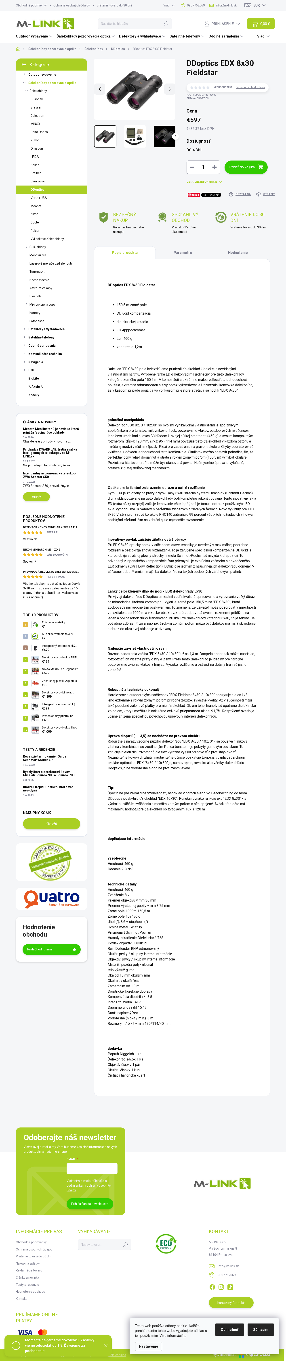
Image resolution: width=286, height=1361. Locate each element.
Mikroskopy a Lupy (42, 304)
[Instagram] (221, 1286)
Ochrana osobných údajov (71, 5)
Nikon (34, 214)
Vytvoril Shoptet (224, 1355)
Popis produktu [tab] (125, 252)
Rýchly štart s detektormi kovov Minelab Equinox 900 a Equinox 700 (48, 773)
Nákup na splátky (28, 1263)
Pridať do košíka (242, 167)
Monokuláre (37, 255)
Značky (33, 395)
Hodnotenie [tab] (238, 252)
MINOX (35, 124)
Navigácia (35, 362)
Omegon (37, 148)
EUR (256, 5)
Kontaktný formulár (231, 1303)
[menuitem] (34, 36)
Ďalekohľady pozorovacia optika (52, 83)
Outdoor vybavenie (42, 74)
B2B (31, 370)
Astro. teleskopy (40, 288)
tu (184, 1336)
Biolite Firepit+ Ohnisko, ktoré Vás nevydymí (48, 788)
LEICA (35, 157)
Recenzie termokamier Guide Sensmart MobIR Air (44, 758)
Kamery (34, 313)
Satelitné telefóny (41, 337)
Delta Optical (39, 132)
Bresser (36, 107)
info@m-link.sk (228, 1266)
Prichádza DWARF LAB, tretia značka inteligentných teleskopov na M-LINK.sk (50, 453)
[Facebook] (212, 1286)
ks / (51, 824)
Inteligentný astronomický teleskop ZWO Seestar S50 (49, 475)
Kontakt (21, 1298)
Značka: (198, 98)
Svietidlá (35, 296)
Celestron (37, 115)
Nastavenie (148, 1346)
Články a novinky (27, 1277)
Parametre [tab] (183, 252)
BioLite (33, 378)
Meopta (36, 206)
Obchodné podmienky (31, 5)
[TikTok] (230, 1286)
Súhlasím (260, 1330)
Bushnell (37, 99)
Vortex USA (39, 198)
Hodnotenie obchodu (30, 1291)
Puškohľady (37, 247)
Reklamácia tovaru (29, 1270)
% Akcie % (35, 386)
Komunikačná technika (45, 354)
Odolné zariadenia (42, 345)
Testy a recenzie (27, 1284)
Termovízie (37, 271)
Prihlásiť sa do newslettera (90, 1204)
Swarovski (38, 181)
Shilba (35, 165)
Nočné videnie (39, 280)
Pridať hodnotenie (40, 949)
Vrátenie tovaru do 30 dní (114, 5)
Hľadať (166, 23)
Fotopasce (36, 321)
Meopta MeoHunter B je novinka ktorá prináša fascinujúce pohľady (51, 430)
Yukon (35, 140)
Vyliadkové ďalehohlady (47, 239)
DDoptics (37, 189)
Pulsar (35, 230)
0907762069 (227, 1275)
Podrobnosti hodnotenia (250, 87)
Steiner (36, 173)
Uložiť (195, 194)
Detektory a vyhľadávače (46, 329)
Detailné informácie (202, 181)
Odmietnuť (229, 1330)
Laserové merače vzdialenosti (50, 263)
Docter (35, 222)
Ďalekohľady (38, 91)
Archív (36, 497)
